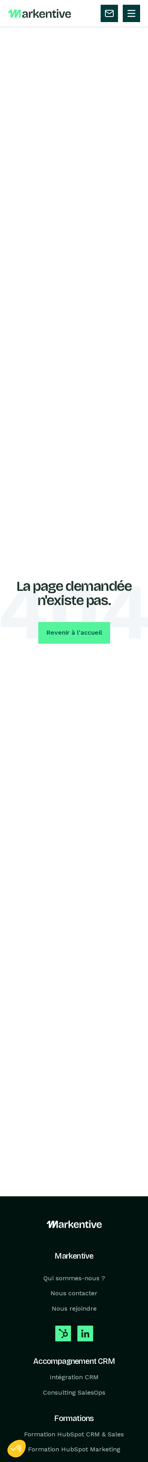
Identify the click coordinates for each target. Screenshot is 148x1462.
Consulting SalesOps (74, 1392)
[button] (16, 1448)
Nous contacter (74, 1293)
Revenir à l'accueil (74, 632)
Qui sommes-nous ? (74, 1278)
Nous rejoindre (74, 1308)
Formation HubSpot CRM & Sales (74, 1434)
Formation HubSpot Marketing (74, 1449)
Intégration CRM (74, 1377)
